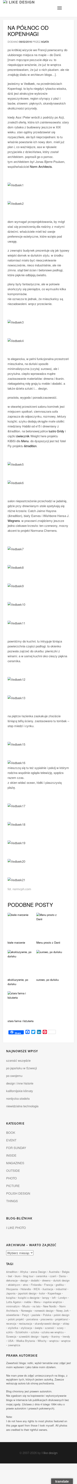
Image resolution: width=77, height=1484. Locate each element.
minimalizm (13, 1306)
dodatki (35, 1280)
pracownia (47, 1319)
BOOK (10, 1132)
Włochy (42, 1341)
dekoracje (12, 1280)
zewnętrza (14, 1345)
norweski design (44, 1310)
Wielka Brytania (25, 1341)
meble (27, 1302)
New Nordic (50, 1306)
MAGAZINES (15, 1163)
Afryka (24, 1272)
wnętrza (54, 1341)
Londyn (62, 1298)
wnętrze (65, 1341)
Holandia (26, 1289)
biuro (18, 1276)
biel (10, 1276)
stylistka (13, 1328)
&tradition (30, 446)
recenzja (11, 1323)
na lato (36, 1306)
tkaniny (55, 1336)
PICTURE (13, 1186)
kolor (42, 1293)
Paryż (25, 1315)
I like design (49, 1453)
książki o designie (28, 1298)
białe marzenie (16, 942)
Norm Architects (41, 166)
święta (38, 1328)
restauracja (25, 1323)
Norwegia (26, 1310)
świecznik (23, 436)
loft (54, 1298)
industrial (61, 1289)
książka (10, 1298)
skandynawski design (47, 1323)
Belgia (65, 1272)
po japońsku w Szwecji (21, 1068)
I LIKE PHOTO (16, 1227)
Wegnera (14, 520)
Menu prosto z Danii (48, 942)
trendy (66, 1336)
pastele (36, 1315)
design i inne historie (19, 1083)
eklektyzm (14, 1285)
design (24, 1280)
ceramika (41, 1276)
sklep (66, 1323)
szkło (9, 1332)
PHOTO (11, 1178)
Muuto (26, 1306)
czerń (53, 1276)
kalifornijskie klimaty (19, 1091)
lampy (45, 1298)
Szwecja (11, 1336)
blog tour (28, 1276)
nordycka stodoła (18, 1098)
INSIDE (11, 1155)
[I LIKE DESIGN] (19, 5)
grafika (60, 1285)
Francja (48, 1285)
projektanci (61, 1319)
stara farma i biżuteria (20, 1021)
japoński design (27, 1293)
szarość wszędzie (18, 1060)
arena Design (38, 1272)
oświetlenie (12, 1315)
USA (11, 1341)
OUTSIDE (13, 1170)
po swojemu (14, 1075)
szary (60, 1328)
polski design (61, 1315)
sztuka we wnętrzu (52, 1332)
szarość (49, 1328)
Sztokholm (21, 1332)
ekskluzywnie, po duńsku (18, 982)
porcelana (32, 1319)
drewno (46, 1280)
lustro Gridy (56, 431)
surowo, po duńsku (47, 980)
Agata (45, 41)
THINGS (12, 1201)
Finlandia (36, 1285)
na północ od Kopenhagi (28, 30)
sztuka (35, 1332)
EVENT (11, 1140)
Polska (47, 1315)
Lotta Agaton (13, 1302)
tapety (45, 1336)
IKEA (36, 1289)
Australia (54, 1272)
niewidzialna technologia (22, 1106)
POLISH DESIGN (18, 1193)
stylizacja (26, 1328)
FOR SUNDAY (16, 1148)
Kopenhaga (54, 1293)
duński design (61, 1280)
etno (25, 1285)
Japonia (10, 1293)
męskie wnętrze (52, 1302)
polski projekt (16, 1319)
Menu (25, 441)
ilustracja (48, 1289)
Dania (62, 1276)
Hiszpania (12, 1289)
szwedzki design (29, 1336)
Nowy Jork (62, 1310)
